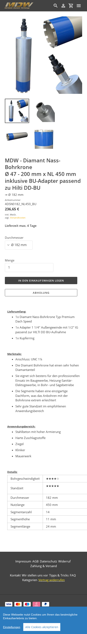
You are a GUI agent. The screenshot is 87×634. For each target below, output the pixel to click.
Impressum (23, 561)
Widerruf (64, 561)
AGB (35, 561)
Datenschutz (48, 561)
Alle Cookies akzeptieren (41, 627)
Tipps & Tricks (59, 575)
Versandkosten (17, 217)
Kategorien (29, 580)
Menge (9, 260)
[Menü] (79, 6)
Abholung (41, 293)
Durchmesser (14, 238)
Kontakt (15, 575)
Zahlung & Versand (43, 566)
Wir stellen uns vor (35, 575)
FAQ (73, 575)
